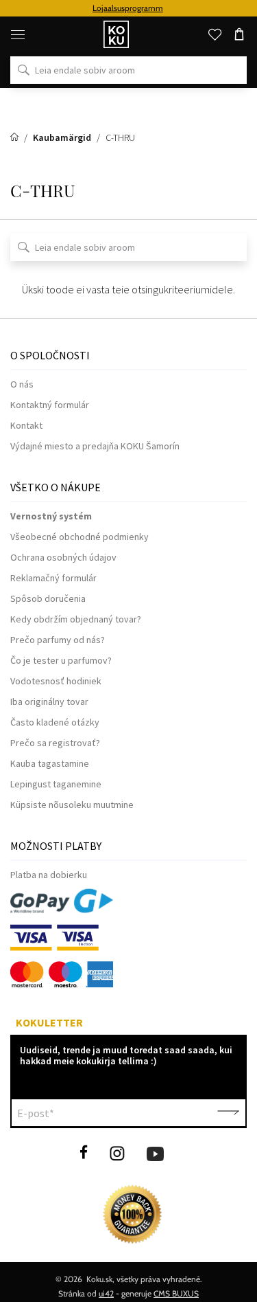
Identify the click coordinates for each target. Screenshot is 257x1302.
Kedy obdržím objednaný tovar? (75, 619)
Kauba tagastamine (49, 763)
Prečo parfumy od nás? (57, 639)
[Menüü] (17, 34)
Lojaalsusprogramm (128, 8)
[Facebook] (83, 1152)
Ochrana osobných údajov (63, 557)
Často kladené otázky (54, 722)
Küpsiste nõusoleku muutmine (72, 804)
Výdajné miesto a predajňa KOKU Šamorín (95, 446)
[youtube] (155, 1152)
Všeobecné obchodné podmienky (79, 536)
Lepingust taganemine (55, 784)
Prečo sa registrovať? (55, 743)
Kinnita (228, 1113)
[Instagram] (117, 1152)
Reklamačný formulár (53, 578)
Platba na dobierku (48, 874)
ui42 (106, 1293)
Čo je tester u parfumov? (61, 660)
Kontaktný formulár (49, 405)
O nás (22, 384)
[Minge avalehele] (15, 137)
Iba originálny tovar (49, 701)
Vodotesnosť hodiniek (55, 681)
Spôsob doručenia (48, 598)
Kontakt (26, 425)
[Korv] (239, 34)
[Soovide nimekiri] (214, 34)
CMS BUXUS (176, 1293)
